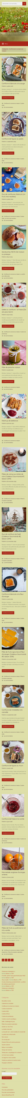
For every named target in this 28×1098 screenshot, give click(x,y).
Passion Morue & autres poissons (11, 1042)
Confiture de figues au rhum (12, 766)
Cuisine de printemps (7, 1016)
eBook (7, 973)
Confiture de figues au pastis (13, 139)
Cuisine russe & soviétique (9, 1019)
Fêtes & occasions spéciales (15, 952)
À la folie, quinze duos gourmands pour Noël (13, 975)
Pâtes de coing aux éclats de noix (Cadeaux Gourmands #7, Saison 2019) (13, 476)
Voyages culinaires (7, 1063)
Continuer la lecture (8, 97)
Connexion (5, 1087)
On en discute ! (6, 1039)
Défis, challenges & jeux (8, 1021)
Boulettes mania (6, 1001)
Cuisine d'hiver (6, 1014)
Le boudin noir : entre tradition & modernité (13, 1032)
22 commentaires (8, 162)
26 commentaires (8, 107)
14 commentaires (8, 389)
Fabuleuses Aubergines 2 (8, 971)
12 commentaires (8, 502)
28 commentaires (8, 220)
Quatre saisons (6, 1044)
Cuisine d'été (5, 1011)
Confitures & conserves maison (12, 103)
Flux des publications (7, 1090)
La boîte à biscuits (7, 1029)
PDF (12, 973)
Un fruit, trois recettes (10, 218)
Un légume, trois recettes (9, 1057)
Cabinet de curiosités (7, 1003)
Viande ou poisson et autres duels (11, 1060)
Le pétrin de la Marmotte (8, 1034)
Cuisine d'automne (7, 1008)
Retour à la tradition (7, 1047)
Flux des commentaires (8, 1092)
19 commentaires (8, 789)
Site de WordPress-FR (8, 1095)
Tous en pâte (5, 980)
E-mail (4, 1071)
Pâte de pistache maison (11, 367)
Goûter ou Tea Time (7, 1026)
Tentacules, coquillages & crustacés (12, 1052)
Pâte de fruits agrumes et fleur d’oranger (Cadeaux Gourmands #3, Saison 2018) (14, 654)
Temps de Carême (7, 1050)
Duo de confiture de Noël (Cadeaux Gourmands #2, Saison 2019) (11, 536)
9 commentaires (8, 842)
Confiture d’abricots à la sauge (13, 83)
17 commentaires (8, 898)
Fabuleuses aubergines (8, 988)
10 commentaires (8, 954)
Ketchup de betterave (10, 421)
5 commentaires (8, 562)
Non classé (5, 1037)
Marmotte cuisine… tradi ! (14, 17)
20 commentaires (8, 442)
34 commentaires (8, 278)
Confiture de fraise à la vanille (13, 819)
